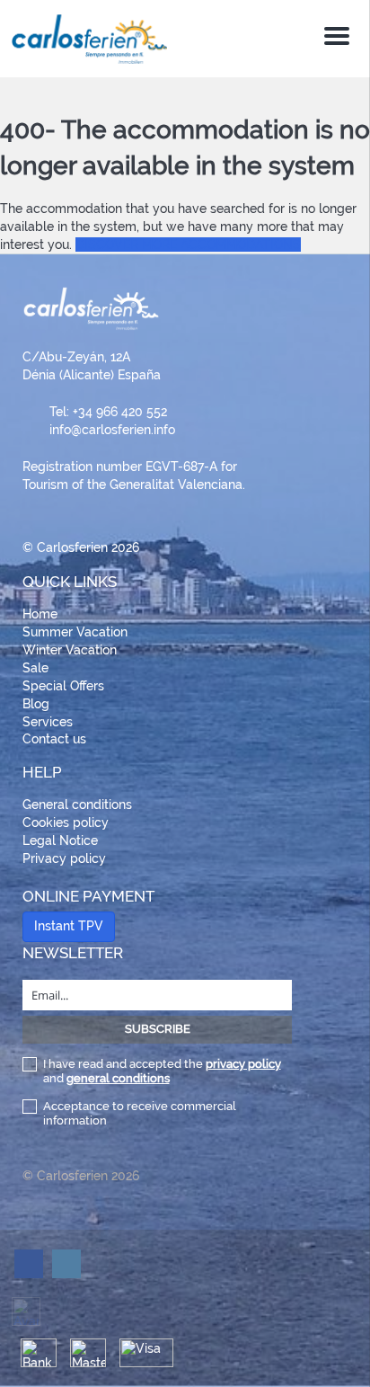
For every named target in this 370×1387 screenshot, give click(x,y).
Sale (35, 668)
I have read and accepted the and (162, 1071)
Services (47, 722)
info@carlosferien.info (112, 429)
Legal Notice (60, 840)
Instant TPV (68, 926)
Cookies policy (65, 822)
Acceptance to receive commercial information (139, 1113)
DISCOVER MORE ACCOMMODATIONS (188, 244)
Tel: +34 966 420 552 (108, 412)
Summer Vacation (75, 632)
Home (39, 614)
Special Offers (63, 686)
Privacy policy (64, 858)
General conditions (77, 804)
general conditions (118, 1078)
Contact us (54, 739)
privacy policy (243, 1064)
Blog (35, 704)
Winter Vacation (69, 650)
